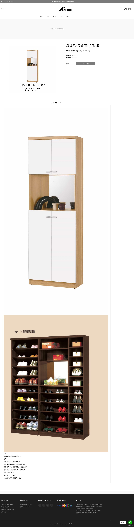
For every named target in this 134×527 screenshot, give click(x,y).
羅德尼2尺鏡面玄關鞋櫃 (57, 29)
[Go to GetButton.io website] (130, 525)
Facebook (39, 505)
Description (55, 103)
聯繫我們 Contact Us (6, 512)
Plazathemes (60, 524)
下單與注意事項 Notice (7, 504)
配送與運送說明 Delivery (7, 507)
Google (47, 505)
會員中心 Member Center (26, 504)
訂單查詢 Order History (25, 507)
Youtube (51, 505)
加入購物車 (86, 63)
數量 (67, 63)
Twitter (43, 505)
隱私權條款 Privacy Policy (7, 509)
